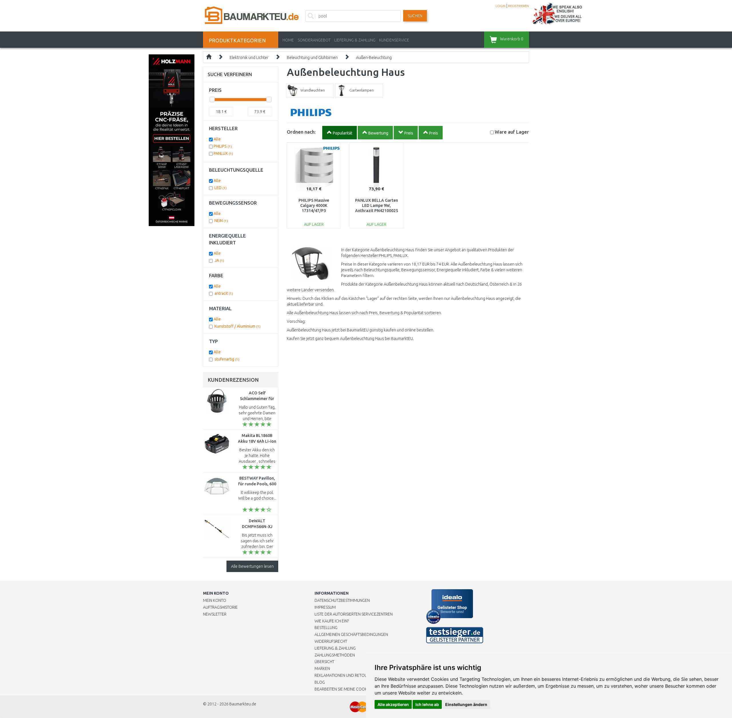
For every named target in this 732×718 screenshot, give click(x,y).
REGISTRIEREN (518, 6)
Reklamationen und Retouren (344, 675)
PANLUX (223, 153)
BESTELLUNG (326, 627)
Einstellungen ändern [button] (466, 704)
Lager (512, 131)
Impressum (325, 607)
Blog (320, 682)
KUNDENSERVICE (394, 40)
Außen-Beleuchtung (374, 57)
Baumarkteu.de (242, 704)
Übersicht (324, 661)
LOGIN (501, 6)
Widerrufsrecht (331, 641)
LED (220, 187)
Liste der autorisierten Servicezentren (354, 614)
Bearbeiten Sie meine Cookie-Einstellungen (357, 689)
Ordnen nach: (301, 131)
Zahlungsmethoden (335, 655)
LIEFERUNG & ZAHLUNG (354, 40)
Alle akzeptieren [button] (393, 704)
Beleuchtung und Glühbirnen (312, 57)
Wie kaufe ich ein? (332, 621)
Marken (322, 668)
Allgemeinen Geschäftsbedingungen (351, 634)
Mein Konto (214, 600)
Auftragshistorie (220, 607)
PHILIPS (223, 146)
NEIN (221, 220)
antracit (223, 293)
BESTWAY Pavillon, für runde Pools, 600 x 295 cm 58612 (257, 484)
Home (288, 40)
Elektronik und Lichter (249, 57)
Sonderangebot (314, 40)
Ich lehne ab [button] (427, 704)
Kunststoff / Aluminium (237, 326)
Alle (217, 139)
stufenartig (226, 359)
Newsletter (214, 614)
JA (219, 260)
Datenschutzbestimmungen (342, 600)
